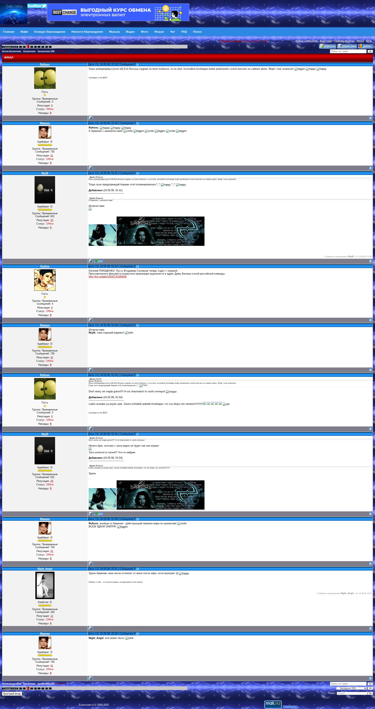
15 (137, 325)
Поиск (360, 40)
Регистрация (252, 40)
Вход (265, 40)
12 (137, 123)
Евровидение (29, 51)
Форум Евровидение (11, 51)
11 (137, 64)
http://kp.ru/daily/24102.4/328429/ (108, 276)
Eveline (44, 266)
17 (137, 434)
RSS (368, 40)
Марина (45, 123)
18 (137, 518)
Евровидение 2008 (46, 51)
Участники (326, 40)
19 (137, 568)
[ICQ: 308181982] (99, 261)
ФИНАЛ (60, 51)
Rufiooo (45, 64)
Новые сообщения (306, 40)
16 (137, 375)
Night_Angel (45, 568)
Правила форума (344, 40)
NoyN (45, 173)
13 (137, 173)
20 (137, 633)
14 (137, 266)
